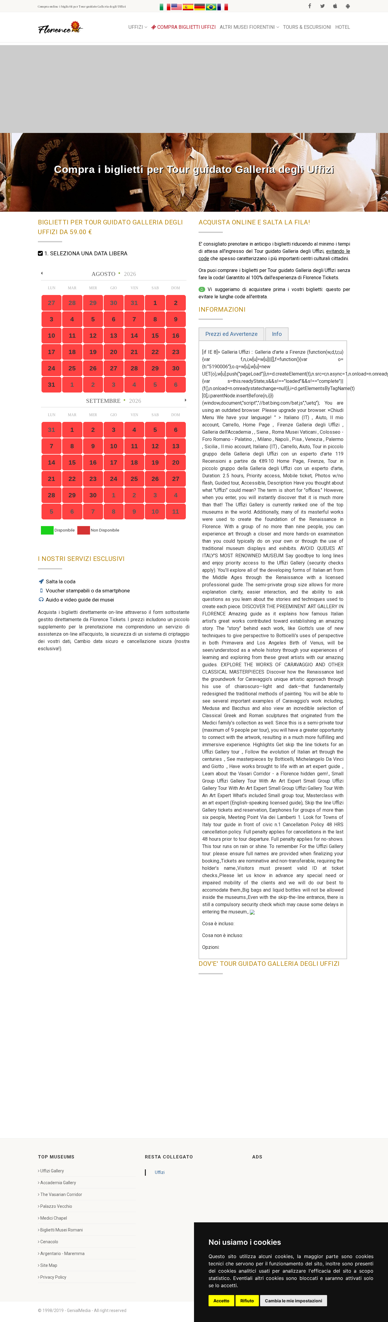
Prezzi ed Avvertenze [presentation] (231, 334)
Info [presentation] (277, 334)
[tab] (231, 334)
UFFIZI (136, 27)
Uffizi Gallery (52, 1170)
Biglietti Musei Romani (61, 1230)
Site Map (48, 1265)
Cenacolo (49, 1241)
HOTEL (342, 27)
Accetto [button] (221, 1300)
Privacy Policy (53, 1277)
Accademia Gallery (58, 1182)
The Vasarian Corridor (61, 1194)
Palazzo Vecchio (56, 1206)
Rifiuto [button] (247, 1300)
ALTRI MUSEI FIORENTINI (247, 27)
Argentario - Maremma (62, 1253)
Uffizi (160, 1172)
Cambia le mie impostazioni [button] (293, 1300)
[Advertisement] (194, 87)
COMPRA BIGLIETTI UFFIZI (186, 27)
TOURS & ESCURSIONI (307, 27)
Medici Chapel (53, 1218)
